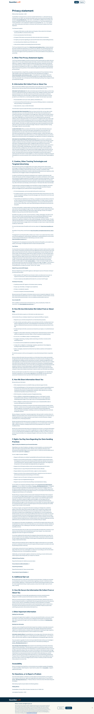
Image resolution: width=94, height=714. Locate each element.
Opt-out (60, 707)
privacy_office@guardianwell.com (40, 486)
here (45, 262)
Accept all (69, 707)
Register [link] (82, 2)
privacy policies (31, 260)
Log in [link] (76, 2)
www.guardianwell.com (21, 19)
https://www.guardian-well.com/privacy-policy (22, 75)
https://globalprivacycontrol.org (26, 304)
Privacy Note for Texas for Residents (20, 572)
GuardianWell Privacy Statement (32, 712)
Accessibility (45, 667)
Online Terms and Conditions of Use (37, 47)
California (27, 451)
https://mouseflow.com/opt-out (19, 239)
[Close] (92, 708)
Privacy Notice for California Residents (20, 563)
